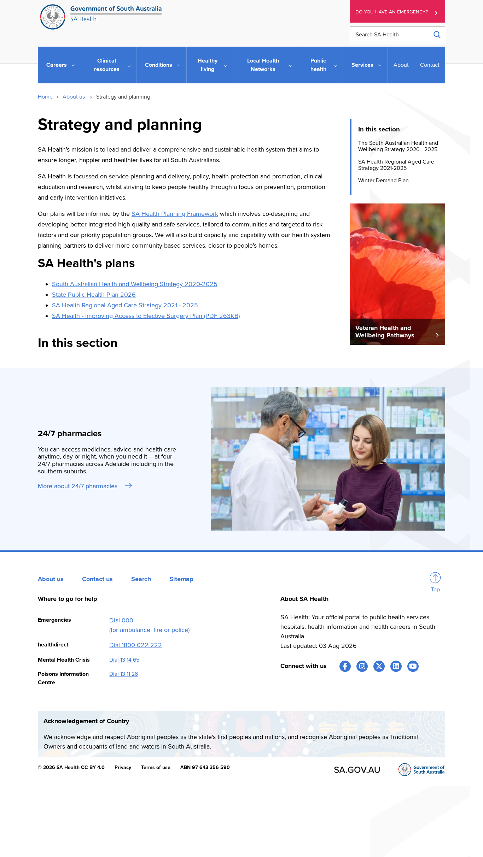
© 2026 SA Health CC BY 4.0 (71, 767)
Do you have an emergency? (391, 12)
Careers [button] (56, 65)
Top (435, 589)
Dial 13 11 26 (123, 674)
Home (45, 96)
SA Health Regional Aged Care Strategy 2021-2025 (396, 165)
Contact (430, 65)
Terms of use (155, 767)
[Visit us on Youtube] (413, 666)
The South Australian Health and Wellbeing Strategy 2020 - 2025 (398, 146)
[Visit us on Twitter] (379, 666)
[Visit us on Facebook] (345, 666)
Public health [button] (318, 65)
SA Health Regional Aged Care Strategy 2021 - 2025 (125, 305)
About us (74, 96)
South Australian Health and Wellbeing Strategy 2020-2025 (134, 284)
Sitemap (181, 579)
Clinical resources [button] (107, 65)
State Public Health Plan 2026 (94, 295)
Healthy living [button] (207, 65)
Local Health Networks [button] (263, 65)
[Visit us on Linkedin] (396, 666)
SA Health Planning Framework (175, 214)
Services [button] (362, 65)
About (401, 65)
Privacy (123, 767)
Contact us (97, 579)
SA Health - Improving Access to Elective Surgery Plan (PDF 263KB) (146, 316)
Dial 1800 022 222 (135, 645)
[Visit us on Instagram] (362, 666)
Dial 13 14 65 (124, 659)
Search (141, 579)
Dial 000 (121, 620)
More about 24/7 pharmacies (78, 486)
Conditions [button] (158, 65)
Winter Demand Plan (383, 180)
